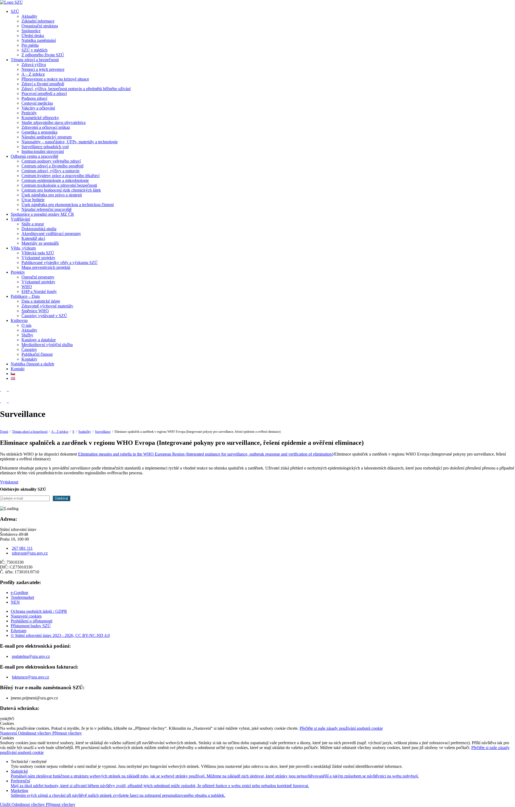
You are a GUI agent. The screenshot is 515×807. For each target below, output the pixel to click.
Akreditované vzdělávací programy (51, 233)
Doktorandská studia (38, 228)
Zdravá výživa (33, 64)
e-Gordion (19, 592)
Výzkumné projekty (38, 257)
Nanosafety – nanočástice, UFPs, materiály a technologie (69, 142)
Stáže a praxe (32, 224)
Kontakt (17, 368)
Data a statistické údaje (40, 301)
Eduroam (18, 630)
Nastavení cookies (26, 616)
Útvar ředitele (33, 199)
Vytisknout (9, 482)
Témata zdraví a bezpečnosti (35, 59)
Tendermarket (22, 597)
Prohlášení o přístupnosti (31, 621)
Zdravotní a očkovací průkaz (45, 127)
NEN (15, 602)
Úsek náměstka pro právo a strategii (51, 195)
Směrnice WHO (35, 311)
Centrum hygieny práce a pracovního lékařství (60, 175)
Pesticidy (29, 113)
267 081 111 (22, 548)
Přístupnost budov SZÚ (31, 625)
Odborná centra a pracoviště (34, 156)
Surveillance (103, 432)
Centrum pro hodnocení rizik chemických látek (61, 190)
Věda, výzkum (23, 248)
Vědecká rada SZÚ (37, 253)
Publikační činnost (37, 354)
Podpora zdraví (34, 98)
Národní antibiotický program (46, 137)
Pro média (30, 45)
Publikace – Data (25, 296)
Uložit (6, 804)
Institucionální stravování (42, 151)
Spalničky (84, 432)
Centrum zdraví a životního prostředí (52, 166)
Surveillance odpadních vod (45, 146)
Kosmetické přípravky (40, 117)
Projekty (18, 272)
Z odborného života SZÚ (42, 55)
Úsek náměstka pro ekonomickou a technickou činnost (67, 204)
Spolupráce (31, 30)
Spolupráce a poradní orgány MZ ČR (42, 214)
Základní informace (37, 21)
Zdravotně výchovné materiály (47, 306)
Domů (4, 432)
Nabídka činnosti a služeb (32, 364)
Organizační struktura (39, 26)
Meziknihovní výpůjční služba (47, 344)
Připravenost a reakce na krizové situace (55, 79)
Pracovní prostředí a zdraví (44, 93)
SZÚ (15, 11)
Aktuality (29, 16)
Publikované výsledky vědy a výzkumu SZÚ (59, 262)
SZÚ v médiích (34, 50)
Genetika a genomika (39, 132)
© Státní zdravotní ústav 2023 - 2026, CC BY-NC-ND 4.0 (60, 635)
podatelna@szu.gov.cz (31, 656)
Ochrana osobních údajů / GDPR (39, 611)
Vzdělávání (20, 219)
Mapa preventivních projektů (45, 267)
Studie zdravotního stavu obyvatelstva (53, 122)
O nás (26, 325)
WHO (26, 286)
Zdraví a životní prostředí (42, 84)
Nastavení (9, 733)
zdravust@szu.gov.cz (30, 553)
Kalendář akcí (33, 238)
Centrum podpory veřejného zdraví (51, 161)
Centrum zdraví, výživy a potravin (50, 170)
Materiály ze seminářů (40, 243)
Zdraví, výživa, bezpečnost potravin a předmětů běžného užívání (76, 88)
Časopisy (29, 349)
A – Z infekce (33, 74)
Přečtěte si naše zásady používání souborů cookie (341, 728)
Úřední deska (32, 35)
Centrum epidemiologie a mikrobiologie (55, 180)
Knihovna (19, 320)
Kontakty (29, 359)
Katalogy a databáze (38, 340)
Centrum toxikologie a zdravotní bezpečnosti (59, 185)
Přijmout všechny (67, 733)
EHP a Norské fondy (39, 291)
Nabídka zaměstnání (38, 40)
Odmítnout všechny (35, 733)
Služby (27, 335)
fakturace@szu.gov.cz (30, 677)
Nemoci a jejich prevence (42, 69)
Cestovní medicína (37, 103)
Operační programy (37, 277)
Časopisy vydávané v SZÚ (44, 315)
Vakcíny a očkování (38, 108)
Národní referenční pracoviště (46, 209)
